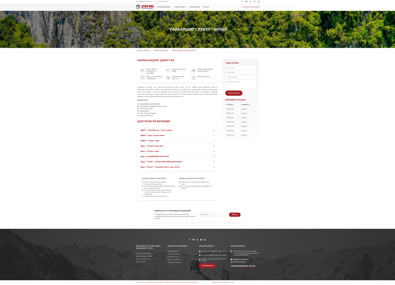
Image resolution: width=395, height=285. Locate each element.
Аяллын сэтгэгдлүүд (143, 259)
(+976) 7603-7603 (163, 1)
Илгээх (235, 215)
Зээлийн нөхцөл (173, 257)
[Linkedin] (259, 1)
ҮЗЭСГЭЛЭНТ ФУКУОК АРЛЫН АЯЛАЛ (214, 251)
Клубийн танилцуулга (143, 253)
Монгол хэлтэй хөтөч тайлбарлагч (154, 77)
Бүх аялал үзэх (207, 265)
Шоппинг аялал (203, 77)
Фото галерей (140, 262)
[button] (177, 130)
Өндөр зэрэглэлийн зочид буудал (205, 70)
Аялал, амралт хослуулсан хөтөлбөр (152, 71)
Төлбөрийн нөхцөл (173, 254)
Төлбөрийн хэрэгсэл (174, 262)
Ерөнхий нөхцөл (173, 251)
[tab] (177, 130)
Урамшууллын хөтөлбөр (144, 256)
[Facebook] (242, 1)
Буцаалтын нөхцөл (174, 259)
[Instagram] (255, 1)
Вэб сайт (215, 282)
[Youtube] (250, 1)
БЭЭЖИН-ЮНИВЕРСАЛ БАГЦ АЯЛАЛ (214, 255)
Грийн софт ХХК (228, 282)
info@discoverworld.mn (144, 1)
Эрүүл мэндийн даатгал (178, 77)
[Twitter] (246, 1)
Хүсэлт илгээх (233, 93)
